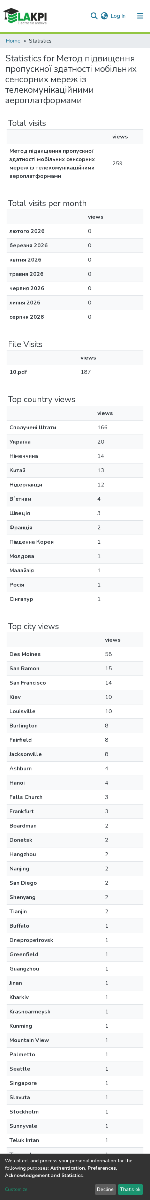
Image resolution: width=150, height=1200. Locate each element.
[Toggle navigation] (140, 16)
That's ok (130, 1189)
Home (13, 41)
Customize (16, 1189)
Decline (105, 1189)
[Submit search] (94, 16)
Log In (118, 16)
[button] (104, 16)
